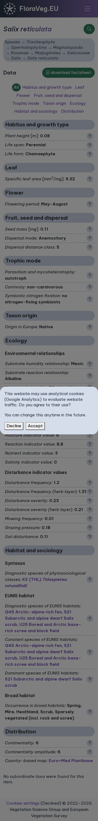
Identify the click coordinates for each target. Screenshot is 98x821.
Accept (35, 425)
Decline (14, 425)
